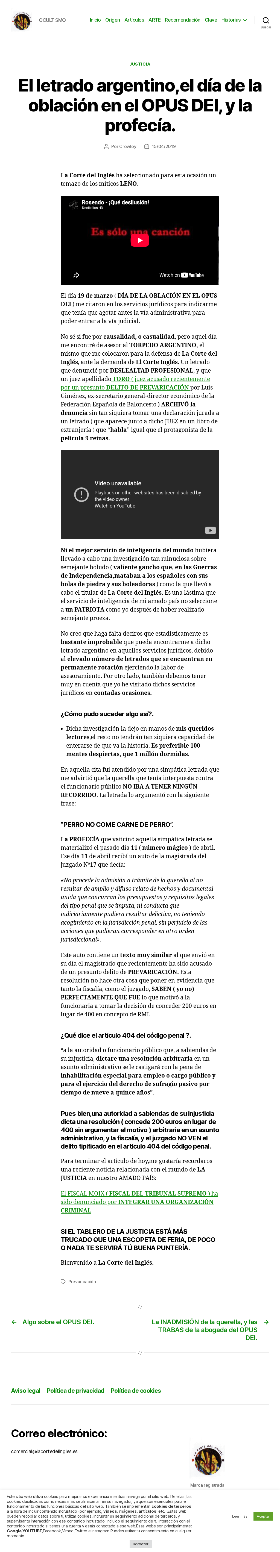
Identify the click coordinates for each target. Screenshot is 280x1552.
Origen (112, 20)
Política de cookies (136, 1390)
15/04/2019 (164, 146)
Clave (211, 20)
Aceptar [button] (263, 1516)
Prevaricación (82, 1281)
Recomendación (182, 20)
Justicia (139, 64)
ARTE (154, 20)
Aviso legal (25, 1390)
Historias (231, 20)
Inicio (95, 20)
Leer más (239, 1516)
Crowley (127, 146)
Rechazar (140, 1544)
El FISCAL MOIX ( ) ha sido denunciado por (139, 1202)
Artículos (134, 20)
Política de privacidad (75, 1390)
